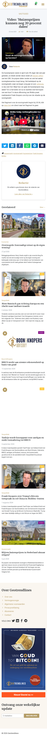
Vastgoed (23, 14)
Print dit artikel (32, 31)
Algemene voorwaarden (15, 604)
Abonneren (9, 611)
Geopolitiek (5, 300)
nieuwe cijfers (37, 76)
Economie (5, 242)
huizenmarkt (8, 153)
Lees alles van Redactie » (24, 194)
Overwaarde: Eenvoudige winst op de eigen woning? (23, 246)
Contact (8, 615)
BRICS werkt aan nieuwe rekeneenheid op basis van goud (23, 363)
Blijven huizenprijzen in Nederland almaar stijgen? (23, 553)
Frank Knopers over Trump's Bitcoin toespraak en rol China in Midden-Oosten (23, 497)
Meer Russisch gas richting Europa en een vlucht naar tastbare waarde (23, 304)
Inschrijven (31, 716)
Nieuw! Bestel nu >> (23, 694)
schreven (40, 84)
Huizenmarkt (6, 549)
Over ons (8, 597)
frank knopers (38, 153)
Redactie (16, 66)
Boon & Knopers (7, 359)
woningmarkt (18, 153)
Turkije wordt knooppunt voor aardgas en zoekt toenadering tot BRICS (23, 438)
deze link (7, 105)
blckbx (4, 156)
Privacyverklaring (12, 608)
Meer (42, 207)
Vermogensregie (12, 600)
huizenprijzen (27, 153)
